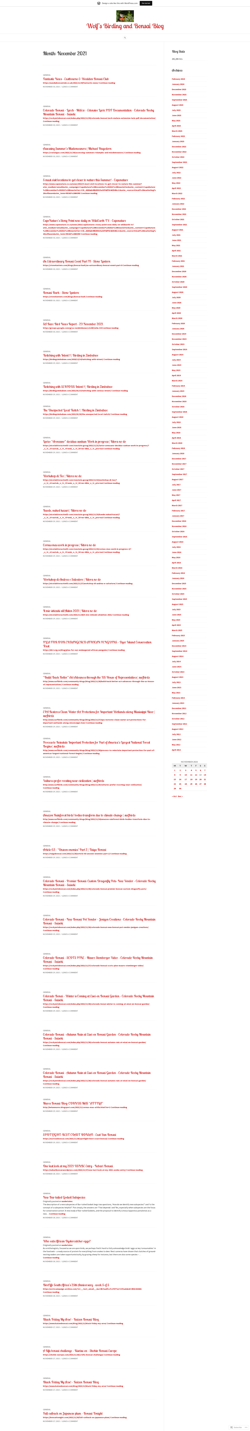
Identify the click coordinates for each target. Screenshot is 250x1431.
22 (175, 784)
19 (196, 779)
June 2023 (176, 115)
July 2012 (176, 734)
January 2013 (178, 703)
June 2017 (176, 489)
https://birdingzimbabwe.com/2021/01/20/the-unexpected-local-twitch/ (76, 414)
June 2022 (176, 177)
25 (191, 784)
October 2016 (178, 531)
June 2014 (176, 666)
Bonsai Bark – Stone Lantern (61, 293)
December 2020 (179, 271)
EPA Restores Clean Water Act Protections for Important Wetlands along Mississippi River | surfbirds (99, 714)
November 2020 (179, 276)
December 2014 (179, 646)
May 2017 (176, 495)
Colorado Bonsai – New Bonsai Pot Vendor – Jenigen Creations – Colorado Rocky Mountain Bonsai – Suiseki (99, 921)
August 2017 (177, 479)
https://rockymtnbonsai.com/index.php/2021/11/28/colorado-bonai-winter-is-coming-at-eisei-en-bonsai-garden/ (96, 1004)
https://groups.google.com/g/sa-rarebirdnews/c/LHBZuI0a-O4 (72, 328)
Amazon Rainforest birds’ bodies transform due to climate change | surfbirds (89, 815)
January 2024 (178, 84)
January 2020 (178, 328)
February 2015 (178, 635)
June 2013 (176, 687)
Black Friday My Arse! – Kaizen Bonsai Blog (71, 1319)
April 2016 (176, 562)
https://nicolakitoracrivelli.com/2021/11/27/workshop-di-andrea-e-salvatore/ (79, 583)
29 (175, 788)
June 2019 (176, 365)
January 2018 (178, 453)
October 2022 (178, 157)
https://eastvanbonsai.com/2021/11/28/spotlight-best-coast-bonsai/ (75, 1138)
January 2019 (178, 391)
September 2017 (179, 474)
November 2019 (179, 339)
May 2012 (176, 744)
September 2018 (179, 411)
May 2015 (176, 620)
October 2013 (178, 672)
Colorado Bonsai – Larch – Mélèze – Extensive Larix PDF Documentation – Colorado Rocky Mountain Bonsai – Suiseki (98, 112)
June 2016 (176, 552)
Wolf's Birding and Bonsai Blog (125, 26)
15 (175, 779)
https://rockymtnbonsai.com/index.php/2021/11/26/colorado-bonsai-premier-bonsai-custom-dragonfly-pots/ (94, 889)
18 (191, 779)
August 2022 (177, 167)
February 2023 (178, 136)
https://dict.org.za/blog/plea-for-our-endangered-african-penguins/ (75, 650)
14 (205, 774)
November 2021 (179, 214)
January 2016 (178, 578)
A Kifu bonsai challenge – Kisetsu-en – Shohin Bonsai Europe (80, 1351)
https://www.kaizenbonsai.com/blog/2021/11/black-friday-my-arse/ (74, 1323)
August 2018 (177, 417)
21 (205, 779)
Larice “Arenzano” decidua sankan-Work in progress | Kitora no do (84, 441)
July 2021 (176, 235)
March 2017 (177, 505)
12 (196, 774)
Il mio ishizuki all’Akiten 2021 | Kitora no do (70, 611)
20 (200, 779)
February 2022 (178, 198)
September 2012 (179, 724)
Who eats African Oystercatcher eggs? (67, 1241)
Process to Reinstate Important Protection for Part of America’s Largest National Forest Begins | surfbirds (96, 744)
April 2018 (176, 437)
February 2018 (178, 448)
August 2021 (177, 229)
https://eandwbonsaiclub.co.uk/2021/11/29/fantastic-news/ (70, 83)
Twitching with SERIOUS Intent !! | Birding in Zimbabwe (78, 387)
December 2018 (179, 396)
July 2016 (176, 547)
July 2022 (176, 172)
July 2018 (176, 422)
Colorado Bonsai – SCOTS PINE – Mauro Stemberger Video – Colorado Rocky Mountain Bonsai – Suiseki (98, 960)
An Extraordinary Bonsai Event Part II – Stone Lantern (76, 261)
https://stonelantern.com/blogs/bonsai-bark (64, 296)
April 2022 (176, 188)
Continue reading (107, 83)
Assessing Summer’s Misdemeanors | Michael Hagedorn (77, 149)
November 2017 (179, 463)
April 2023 (176, 125)
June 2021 (176, 240)
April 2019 (176, 375)
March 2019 (177, 380)
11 (191, 774)
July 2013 (176, 682)
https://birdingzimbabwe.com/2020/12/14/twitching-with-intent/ (73, 359)
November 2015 (179, 588)
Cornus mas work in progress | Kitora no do (69, 545)
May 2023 (176, 120)
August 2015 (177, 604)
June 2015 (176, 614)
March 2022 (177, 193)
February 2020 (178, 323)
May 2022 (176, 183)
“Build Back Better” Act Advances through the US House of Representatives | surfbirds (96, 677)
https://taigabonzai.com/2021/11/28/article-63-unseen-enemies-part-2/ (76, 853)
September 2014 (179, 651)
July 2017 (176, 484)
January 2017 (178, 515)
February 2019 (178, 385)
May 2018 (176, 432)
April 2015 (176, 625)
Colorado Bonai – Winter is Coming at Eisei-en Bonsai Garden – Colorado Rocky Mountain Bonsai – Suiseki (98, 998)
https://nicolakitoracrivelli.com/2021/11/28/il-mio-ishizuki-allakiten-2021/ (77, 614)
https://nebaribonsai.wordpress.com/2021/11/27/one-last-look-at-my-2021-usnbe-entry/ (84, 1170)
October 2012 (178, 718)
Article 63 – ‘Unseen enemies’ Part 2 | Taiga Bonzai (74, 850)
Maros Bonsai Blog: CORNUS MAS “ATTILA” (73, 1103)
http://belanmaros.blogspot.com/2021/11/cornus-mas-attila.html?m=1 (76, 1107)
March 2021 (177, 255)
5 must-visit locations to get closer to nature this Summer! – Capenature (85, 180)
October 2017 (178, 469)
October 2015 (178, 594)
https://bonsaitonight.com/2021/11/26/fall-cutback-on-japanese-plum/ (76, 1417)
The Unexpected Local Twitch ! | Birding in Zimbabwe (75, 410)
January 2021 (178, 266)
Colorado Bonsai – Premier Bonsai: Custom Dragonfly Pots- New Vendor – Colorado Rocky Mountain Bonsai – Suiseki (99, 883)
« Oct (174, 796)
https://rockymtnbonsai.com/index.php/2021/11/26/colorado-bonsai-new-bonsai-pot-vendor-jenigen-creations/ (96, 927)
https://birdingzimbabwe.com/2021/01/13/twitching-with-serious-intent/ (77, 390)
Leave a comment (70, 87)
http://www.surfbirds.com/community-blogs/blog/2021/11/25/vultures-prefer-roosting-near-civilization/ (92, 784)
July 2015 (176, 609)
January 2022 (178, 203)
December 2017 (179, 458)
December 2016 (179, 521)
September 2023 (179, 99)
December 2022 (179, 146)
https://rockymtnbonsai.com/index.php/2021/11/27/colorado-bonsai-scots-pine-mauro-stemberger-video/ (93, 965)
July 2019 (176, 359)
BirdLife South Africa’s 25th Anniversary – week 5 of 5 (76, 1285)
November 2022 (179, 151)
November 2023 (179, 94)
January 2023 (178, 141)
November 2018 (179, 401)
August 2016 (177, 541)
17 (186, 779)
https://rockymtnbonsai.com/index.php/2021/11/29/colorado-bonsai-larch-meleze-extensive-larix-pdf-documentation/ (99, 118)
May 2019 (176, 370)
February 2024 (178, 79)
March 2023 (177, 131)
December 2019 (179, 333)
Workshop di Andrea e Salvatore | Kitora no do (72, 579)
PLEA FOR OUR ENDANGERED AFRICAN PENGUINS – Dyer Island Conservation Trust (97, 644)
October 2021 (178, 219)
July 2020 (176, 297)
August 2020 (177, 292)
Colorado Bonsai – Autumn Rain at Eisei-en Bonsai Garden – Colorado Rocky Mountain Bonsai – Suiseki (97, 1036)
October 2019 (178, 344)
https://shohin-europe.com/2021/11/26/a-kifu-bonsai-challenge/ (73, 1354)
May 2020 (176, 307)
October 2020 (178, 281)
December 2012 (179, 708)
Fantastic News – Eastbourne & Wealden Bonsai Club (76, 79)
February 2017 (178, 510)
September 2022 (179, 162)
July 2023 (176, 110)
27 (200, 784)
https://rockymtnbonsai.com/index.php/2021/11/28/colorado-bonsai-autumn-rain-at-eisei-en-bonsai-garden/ (94, 1042)
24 (186, 784)
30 (180, 788)
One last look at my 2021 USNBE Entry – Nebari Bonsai (78, 1166)
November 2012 (179, 713)
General (47, 75)
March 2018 (177, 443)
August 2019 (177, 354)
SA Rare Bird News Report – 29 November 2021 (73, 324)
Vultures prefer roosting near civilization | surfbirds (73, 781)
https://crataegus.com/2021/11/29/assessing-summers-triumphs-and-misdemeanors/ (83, 152)
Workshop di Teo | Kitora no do (62, 476)
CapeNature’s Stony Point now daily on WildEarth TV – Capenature (84, 221)
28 (205, 784)
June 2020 (176, 302)
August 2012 (177, 729)
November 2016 (179, 526)
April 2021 (176, 250)
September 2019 (179, 349)
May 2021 (176, 245)
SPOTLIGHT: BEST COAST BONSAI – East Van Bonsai (79, 1135)
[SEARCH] (125, 38)
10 (186, 774)
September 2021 (179, 224)
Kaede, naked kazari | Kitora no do (64, 510)
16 (180, 779)
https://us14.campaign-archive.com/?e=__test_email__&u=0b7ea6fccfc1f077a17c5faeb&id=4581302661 (92, 1289)
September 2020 (179, 287)
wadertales (67, 1201)
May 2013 (176, 692)
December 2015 (179, 583)
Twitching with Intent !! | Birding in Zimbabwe (70, 355)
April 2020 (176, 313)
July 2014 (176, 661)
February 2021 (178, 261)
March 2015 (177, 630)
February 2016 (178, 573)
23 (180, 784)
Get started (146, 3)
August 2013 (177, 677)
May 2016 (176, 557)
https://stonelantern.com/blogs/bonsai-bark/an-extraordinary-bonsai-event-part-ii (82, 265)
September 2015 (179, 599)
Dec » (180, 796)
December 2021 (179, 209)
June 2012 (176, 739)
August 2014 (177, 656)
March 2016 (177, 567)
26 (196, 784)
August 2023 (177, 105)
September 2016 (179, 536)
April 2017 (176, 500)
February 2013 (178, 698)
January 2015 (178, 640)
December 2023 (179, 89)
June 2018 (176, 427)
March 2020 (177, 318)
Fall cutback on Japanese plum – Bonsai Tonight (72, 1413)
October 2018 (178, 406)
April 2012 (176, 750)
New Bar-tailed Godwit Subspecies (64, 1197)
